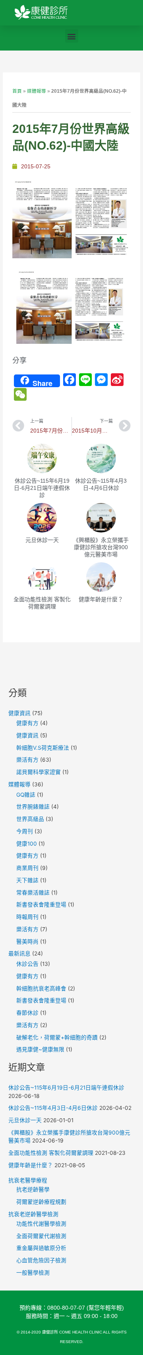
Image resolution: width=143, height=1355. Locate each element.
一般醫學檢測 (33, 1272)
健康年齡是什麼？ (101, 599)
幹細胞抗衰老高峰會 (41, 988)
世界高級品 (30, 819)
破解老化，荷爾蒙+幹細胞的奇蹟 (57, 1037)
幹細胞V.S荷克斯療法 (42, 748)
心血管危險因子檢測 (41, 1260)
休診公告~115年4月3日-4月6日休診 (53, 1108)
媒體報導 (36, 91)
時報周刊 (27, 917)
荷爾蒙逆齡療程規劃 (41, 1202)
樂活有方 (27, 759)
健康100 (26, 843)
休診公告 (27, 964)
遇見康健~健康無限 (40, 1049)
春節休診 (27, 1013)
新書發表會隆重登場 (41, 904)
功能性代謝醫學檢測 (41, 1223)
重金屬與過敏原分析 (41, 1248)
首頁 (17, 91)
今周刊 (24, 831)
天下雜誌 (27, 880)
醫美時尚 (27, 941)
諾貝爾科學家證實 (38, 772)
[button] (71, 36)
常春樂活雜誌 (33, 892)
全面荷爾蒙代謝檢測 (41, 1236)
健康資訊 (19, 713)
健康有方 (27, 723)
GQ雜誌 (25, 795)
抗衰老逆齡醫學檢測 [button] (33, 1214)
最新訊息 (19, 953)
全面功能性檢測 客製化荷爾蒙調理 (50, 1153)
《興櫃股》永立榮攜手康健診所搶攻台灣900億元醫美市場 (101, 547)
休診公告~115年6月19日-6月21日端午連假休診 (42, 488)
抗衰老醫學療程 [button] (27, 1180)
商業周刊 (27, 868)
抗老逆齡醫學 (33, 1189)
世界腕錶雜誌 (33, 806)
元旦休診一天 (42, 540)
